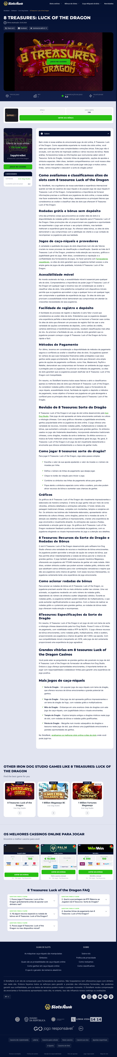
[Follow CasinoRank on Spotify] (104, 1009)
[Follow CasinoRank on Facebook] (82, 1009)
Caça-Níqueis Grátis (90, 3)
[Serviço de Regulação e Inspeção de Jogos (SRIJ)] (17, 1032)
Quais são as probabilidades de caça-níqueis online (43, 971)
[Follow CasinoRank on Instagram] (88, 1009)
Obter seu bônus (65, 118)
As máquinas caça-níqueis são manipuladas (43, 963)
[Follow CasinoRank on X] (93, 1009)
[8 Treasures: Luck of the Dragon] (20, 799)
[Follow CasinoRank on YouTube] (99, 1009)
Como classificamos (85, 975)
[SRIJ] (86, 1032)
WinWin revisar (95, 876)
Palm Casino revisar (58, 876)
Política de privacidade (85, 967)
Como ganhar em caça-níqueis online (43, 975)
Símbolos (43, 967)
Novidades (108, 3)
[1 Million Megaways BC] (53, 799)
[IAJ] (57, 1032)
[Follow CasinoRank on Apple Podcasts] (110, 1009)
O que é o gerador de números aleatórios (43, 979)
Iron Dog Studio (24, 179)
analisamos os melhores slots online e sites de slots (74, 735)
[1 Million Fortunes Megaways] (87, 799)
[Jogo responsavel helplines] (53, 1041)
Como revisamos (85, 971)
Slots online (55, 3)
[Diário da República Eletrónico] (34, 1032)
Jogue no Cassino (58, 62)
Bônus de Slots (71, 3)
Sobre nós (85, 963)
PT (6, 1009)
